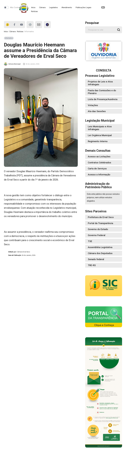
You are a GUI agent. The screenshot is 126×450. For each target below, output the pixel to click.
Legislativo (53, 7)
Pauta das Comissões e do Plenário (102, 92)
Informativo (9, 38)
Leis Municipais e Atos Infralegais (100, 128)
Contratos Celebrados (99, 162)
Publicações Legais (83, 7)
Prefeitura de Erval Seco (101, 217)
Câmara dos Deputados (100, 253)
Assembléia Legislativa (100, 247)
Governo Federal (96, 235)
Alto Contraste (16, 7)
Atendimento (67, 7)
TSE (90, 241)
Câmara (42, 7)
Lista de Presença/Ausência (102, 99)
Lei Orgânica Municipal (100, 135)
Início (33, 7)
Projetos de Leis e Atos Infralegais (100, 83)
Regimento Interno (98, 141)
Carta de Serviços (97, 168)
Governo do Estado (98, 229)
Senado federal (96, 259)
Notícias (34, 11)
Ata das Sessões (97, 111)
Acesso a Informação (99, 174)
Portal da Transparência (100, 223)
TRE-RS (92, 265)
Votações (93, 105)
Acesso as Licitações (99, 156)
